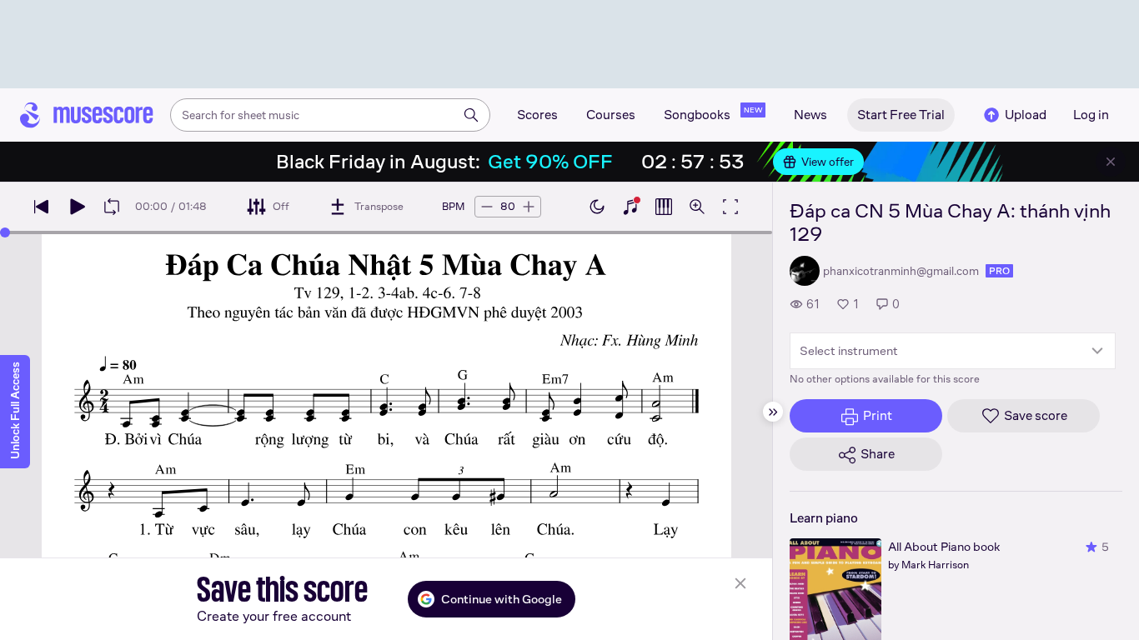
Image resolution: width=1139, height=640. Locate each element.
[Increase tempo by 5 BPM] (529, 207)
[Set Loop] (111, 206)
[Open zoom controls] (697, 206)
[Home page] (86, 115)
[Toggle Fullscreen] (730, 206)
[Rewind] (41, 206)
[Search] (471, 115)
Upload (1025, 115)
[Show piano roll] (663, 206)
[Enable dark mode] (597, 206)
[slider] (5, 233)
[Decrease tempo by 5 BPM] (487, 207)
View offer (827, 161)
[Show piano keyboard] (630, 206)
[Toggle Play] (76, 206)
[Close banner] (1111, 162)
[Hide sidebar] (773, 412)
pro (999, 271)
